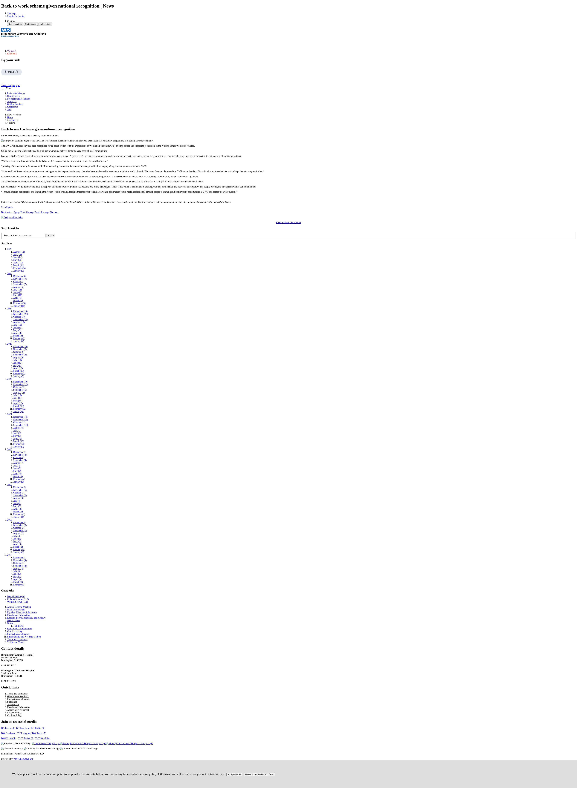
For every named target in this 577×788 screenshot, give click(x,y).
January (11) (19, 306)
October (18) (19, 316)
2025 (9, 273)
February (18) (19, 303)
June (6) (17, 433)
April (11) (18, 262)
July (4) (16, 500)
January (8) (18, 376)
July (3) (16, 536)
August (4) (18, 568)
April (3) (17, 438)
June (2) (17, 503)
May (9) (17, 436)
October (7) (18, 281)
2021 (9, 414)
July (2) (16, 465)
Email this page (42, 212)
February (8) (19, 444)
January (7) (18, 341)
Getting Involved (15, 104)
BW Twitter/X (39, 733)
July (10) (17, 325)
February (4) (19, 479)
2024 (9, 308)
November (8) (20, 454)
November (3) (20, 525)
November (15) (20, 419)
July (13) (17, 254)
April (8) (17, 333)
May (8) (17, 365)
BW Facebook (8, 733)
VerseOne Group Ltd (23, 758)
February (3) (19, 549)
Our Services (13, 96)
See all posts (7, 207)
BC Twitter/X (37, 728)
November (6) (20, 490)
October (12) (19, 422)
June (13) (17, 292)
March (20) (18, 371)
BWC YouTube (42, 738)
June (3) (17, 538)
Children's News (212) (18, 599)
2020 (9, 449)
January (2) (18, 482)
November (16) (20, 384)
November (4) (20, 560)
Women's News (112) (17, 602)
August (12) (19, 251)
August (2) (18, 533)
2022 (9, 379)
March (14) (18, 265)
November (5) (20, 349)
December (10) (20, 346)
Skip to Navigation (16, 16)
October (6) (18, 352)
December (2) (19, 452)
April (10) (18, 368)
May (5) (17, 506)
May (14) (17, 400)
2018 (9, 519)
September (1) (20, 530)
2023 (9, 344)
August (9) (18, 357)
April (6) (17, 473)
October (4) (18, 457)
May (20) (17, 260)
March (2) (18, 476)
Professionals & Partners (18, 98)
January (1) (18, 517)
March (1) (18, 511)
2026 (9, 249)
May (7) (17, 471)
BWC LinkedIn (8, 738)
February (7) (19, 338)
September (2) (20, 495)
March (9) (18, 300)
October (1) (18, 563)
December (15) (20, 311)
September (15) (20, 425)
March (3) (18, 582)
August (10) (19, 322)
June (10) (17, 327)
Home (10, 117)
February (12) (19, 408)
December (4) (19, 522)
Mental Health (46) (16, 596)
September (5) (20, 354)
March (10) (18, 441)
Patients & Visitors (16, 93)
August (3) (18, 498)
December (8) (19, 276)
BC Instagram (22, 728)
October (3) (18, 492)
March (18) (18, 406)
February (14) (19, 268)
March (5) (18, 335)
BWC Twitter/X (25, 738)
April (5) (17, 297)
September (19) (20, 319)
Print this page (27, 212)
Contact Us (12, 107)
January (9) (18, 270)
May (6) (17, 330)
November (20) (20, 314)
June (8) (17, 468)
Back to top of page (10, 212)
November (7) (20, 279)
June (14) (17, 257)
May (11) (17, 295)
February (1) (19, 514)
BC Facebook (7, 728)
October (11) (19, 387)
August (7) (18, 463)
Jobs (9, 109)
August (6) (18, 287)
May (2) (17, 576)
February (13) (19, 373)
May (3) (17, 541)
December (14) (20, 417)
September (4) (20, 460)
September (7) (20, 284)
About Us (12, 101)
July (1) (16, 430)
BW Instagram (24, 733)
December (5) (19, 487)
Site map (11, 13)
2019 (9, 484)
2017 (9, 555)
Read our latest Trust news (288, 222)
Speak (11, 72)
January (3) (18, 552)
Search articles (10, 235)
